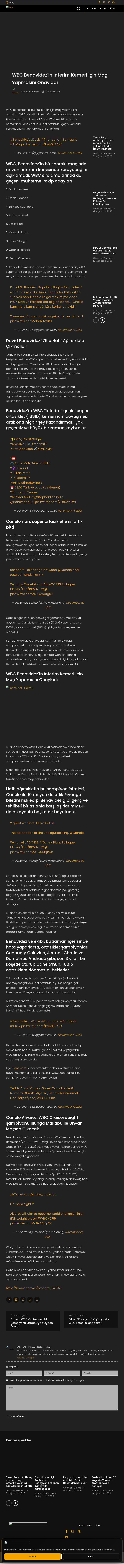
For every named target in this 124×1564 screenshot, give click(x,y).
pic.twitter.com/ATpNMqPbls (31, 852)
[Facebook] (99, 2)
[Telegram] (16, 1300)
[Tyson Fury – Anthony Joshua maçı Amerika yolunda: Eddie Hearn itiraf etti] (105, 120)
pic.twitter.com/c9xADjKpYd (31, 1223)
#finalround (50, 139)
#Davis (46, 449)
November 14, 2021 (70, 330)
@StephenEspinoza (49, 497)
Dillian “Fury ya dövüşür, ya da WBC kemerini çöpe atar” (89, 1321)
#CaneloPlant (32, 584)
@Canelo (65, 570)
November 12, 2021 (70, 1107)
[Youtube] (113, 2)
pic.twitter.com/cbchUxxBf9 (31, 321)
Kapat (91, 1556)
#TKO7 (15, 144)
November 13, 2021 (70, 510)
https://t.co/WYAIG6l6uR (36, 1098)
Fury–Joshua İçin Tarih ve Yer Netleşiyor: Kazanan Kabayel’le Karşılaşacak (105, 198)
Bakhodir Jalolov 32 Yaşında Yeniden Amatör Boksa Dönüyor (105, 301)
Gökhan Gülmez (30, 91)
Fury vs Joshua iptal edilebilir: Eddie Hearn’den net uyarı (105, 250)
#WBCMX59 (47, 1218)
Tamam (32, 1556)
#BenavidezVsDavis (25, 139)
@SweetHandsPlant (25, 575)
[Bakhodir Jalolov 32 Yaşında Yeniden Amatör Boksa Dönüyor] (105, 280)
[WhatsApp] (23, 1300)
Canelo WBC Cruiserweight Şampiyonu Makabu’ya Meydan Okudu (32, 1322)
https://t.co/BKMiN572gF (29, 589)
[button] (78, 8)
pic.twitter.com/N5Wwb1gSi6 (31, 594)
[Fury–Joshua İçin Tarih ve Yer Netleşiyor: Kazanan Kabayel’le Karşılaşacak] (105, 175)
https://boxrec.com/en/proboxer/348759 (33, 1288)
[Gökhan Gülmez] (16, 91)
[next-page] (102, 320)
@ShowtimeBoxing (26, 483)
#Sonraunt (68, 139)
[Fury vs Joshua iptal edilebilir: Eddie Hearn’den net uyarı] (105, 231)
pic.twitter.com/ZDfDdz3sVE (56, 502)
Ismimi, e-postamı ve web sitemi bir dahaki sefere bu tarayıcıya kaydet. (47, 1380)
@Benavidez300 (22, 502)
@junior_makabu (43, 1194)
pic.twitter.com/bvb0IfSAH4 (41, 144)
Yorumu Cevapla (25, 1357)
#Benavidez (70, 287)
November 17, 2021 (70, 153)
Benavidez (19, 1068)
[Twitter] (108, 2)
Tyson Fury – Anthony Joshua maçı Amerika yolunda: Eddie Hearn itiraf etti (103, 143)
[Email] (37, 1300)
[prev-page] (96, 320)
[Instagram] (104, 2)
